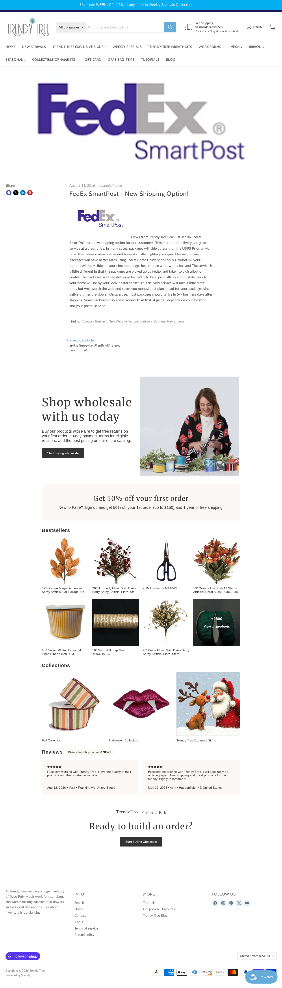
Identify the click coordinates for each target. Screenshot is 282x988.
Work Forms (210, 47)
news (180, 321)
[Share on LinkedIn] (23, 192)
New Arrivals (34, 47)
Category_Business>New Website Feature (110, 321)
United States (255, 956)
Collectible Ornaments (54, 60)
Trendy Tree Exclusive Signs (79, 47)
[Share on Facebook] (8, 192)
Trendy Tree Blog (155, 915)
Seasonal (15, 60)
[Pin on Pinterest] (30, 192)
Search (79, 903)
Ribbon (255, 47)
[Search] (170, 27)
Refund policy (84, 935)
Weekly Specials (127, 47)
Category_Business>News (157, 321)
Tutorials (150, 60)
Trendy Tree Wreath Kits (170, 47)
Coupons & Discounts (159, 909)
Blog (170, 60)
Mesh (235, 47)
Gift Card (93, 60)
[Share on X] (16, 192)
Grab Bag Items (121, 60)
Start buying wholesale (63, 453)
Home (10, 47)
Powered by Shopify (18, 975)
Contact (80, 915)
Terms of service (86, 928)
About (78, 922)
